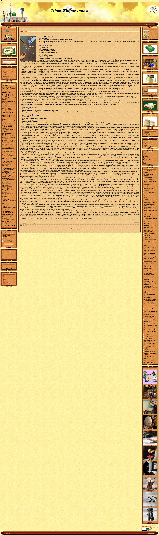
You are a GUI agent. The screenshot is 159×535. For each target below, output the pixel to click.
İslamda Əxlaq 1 (6, 111)
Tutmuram (6, 242)
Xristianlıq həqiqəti (149, 362)
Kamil (4, 277)
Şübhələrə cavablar (149, 223)
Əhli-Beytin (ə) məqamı (150, 227)
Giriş (30, 24)
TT (3, 278)
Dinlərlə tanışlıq (148, 177)
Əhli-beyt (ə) (147, 214)
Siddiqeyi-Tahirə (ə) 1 (7, 116)
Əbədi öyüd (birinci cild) (8, 169)
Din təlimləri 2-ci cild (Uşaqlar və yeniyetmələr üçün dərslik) (8, 137)
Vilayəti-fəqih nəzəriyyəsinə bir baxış (150, 185)
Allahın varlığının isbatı (150, 239)
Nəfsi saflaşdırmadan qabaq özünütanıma (7, 213)
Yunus (4, 279)
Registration (78, 229)
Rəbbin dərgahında (7, 189)
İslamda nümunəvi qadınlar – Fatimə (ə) (7, 176)
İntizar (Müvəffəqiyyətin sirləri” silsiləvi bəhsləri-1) (150, 258)
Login (82, 229)
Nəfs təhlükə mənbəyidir (150, 306)
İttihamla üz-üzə (148, 188)
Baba (4, 275)
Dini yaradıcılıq (147, 146)
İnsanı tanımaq (6, 147)
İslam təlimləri (146, 156)
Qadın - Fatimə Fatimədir (8, 129)
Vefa (4, 284)
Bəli (4, 237)
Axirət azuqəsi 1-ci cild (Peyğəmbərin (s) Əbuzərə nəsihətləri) (8, 154)
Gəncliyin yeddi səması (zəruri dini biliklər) (8, 173)
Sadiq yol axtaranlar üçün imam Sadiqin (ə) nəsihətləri (9, 202)
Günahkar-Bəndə (147, 133)
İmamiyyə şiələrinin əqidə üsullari (149, 265)
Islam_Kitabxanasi (37, 222)
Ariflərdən (4, 157)
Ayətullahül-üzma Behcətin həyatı (6, 210)
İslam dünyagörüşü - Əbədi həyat (7, 133)
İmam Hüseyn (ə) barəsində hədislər (149, 231)
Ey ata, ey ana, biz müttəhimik (7, 127)
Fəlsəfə (145, 145)
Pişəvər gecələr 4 (148, 328)
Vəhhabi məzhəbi (148, 323)
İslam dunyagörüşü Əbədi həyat (149, 204)
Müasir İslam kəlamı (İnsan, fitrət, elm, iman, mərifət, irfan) (150, 296)
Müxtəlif (150, 384)
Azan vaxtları (146, 159)
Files (23, 28)
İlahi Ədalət (147, 216)
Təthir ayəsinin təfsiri (149, 233)
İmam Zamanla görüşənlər (6, 195)
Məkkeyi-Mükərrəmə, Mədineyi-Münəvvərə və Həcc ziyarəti (150, 300)
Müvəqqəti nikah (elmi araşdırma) (150, 320)
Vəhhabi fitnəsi (148, 179)
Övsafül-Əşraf (6, 215)
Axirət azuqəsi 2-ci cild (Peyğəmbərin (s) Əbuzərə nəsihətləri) (8, 150)
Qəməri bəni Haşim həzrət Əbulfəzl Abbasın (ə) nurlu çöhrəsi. (150, 287)
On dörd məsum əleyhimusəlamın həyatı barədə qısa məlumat (150, 201)
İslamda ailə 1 (5, 105)
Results (3, 245)
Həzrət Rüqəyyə (148, 336)
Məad (145, 190)
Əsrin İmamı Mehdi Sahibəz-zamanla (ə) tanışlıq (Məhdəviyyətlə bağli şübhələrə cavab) (150, 209)
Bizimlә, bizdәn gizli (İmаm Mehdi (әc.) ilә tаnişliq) (150, 331)
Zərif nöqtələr (5, 85)
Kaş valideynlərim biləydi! (9, 207)
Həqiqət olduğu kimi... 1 (150, 308)
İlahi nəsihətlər (6, 171)
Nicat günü (147, 349)
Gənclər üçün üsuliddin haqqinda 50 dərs (150, 317)
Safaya (4, 276)
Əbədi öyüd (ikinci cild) (8, 168)
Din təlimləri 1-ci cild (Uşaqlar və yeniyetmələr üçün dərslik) (8, 141)
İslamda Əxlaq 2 (6, 109)
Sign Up (153, 94)
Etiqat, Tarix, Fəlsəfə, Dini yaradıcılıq (17, 24)
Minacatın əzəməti (7, 125)
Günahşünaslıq (6, 178)
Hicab (3, 206)
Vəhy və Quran (148, 360)
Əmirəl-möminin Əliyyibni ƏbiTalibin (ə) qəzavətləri (150, 283)
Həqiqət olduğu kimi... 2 (150, 311)
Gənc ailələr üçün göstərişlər (6, 217)
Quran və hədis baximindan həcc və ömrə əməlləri (149, 340)
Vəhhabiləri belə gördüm (150, 325)
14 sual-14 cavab (148, 242)
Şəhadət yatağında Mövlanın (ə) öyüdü (7, 187)
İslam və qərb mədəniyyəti (5, 166)
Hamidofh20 (5, 282)
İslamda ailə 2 (5, 104)
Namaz (145, 163)
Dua (144, 160)
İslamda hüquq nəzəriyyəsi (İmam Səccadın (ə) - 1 (149, 270)
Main (21, 28)
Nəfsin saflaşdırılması (8, 179)
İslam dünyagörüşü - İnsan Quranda (7, 145)
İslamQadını (146, 132)
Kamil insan (5, 185)
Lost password (148, 94)
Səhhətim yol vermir (8, 240)
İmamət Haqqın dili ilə (150, 181)
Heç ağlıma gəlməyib (8, 241)
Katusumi (5, 283)
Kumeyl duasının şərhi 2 (8, 120)
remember (147, 93)
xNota (4, 281)
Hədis (144, 155)
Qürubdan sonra (148, 356)
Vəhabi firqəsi (147, 314)
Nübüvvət (146, 358)
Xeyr (5, 238)
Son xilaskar (147, 334)
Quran (144, 153)
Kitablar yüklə (147, 134)
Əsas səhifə (7, 24)
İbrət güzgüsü (5, 193)
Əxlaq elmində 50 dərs (8, 219)
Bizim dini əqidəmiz (149, 225)
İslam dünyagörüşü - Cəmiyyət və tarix (7, 93)
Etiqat (26, 28)
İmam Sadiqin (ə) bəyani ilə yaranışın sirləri (8, 113)
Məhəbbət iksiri (6, 205)
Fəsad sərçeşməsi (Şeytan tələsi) (7, 107)
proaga (4, 280)
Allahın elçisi (5, 199)
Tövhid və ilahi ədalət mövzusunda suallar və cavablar (150, 353)
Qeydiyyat (27, 24)
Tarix (144, 142)
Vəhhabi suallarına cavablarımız (149, 193)
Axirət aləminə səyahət (150, 343)
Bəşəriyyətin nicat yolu (150, 247)
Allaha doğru (5, 197)
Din (144, 162)
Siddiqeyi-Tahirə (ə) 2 (7, 115)
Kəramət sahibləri (6, 183)
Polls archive (8, 245)
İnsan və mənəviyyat (7, 95)
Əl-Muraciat (31, 28)
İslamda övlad (5, 221)
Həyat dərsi (5, 91)
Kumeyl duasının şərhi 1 (8, 123)
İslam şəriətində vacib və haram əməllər (150, 262)
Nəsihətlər (4, 131)
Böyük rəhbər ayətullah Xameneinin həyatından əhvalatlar (8, 88)
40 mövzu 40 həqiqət (149, 304)
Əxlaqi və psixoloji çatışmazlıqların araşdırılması (7, 163)
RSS (153, 24)
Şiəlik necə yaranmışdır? (147, 236)
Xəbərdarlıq (5, 99)
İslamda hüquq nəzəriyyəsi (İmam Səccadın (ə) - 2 (149, 275)
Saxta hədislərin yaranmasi (148, 278)
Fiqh (144, 158)
